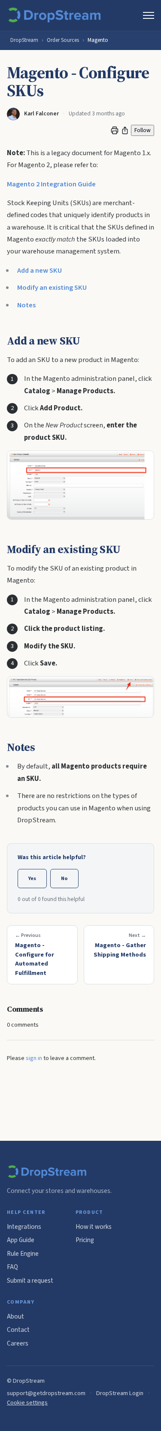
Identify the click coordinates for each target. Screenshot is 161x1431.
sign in (34, 1058)
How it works (94, 1226)
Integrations (24, 1226)
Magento (98, 40)
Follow (142, 130)
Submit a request (30, 1280)
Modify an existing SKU (52, 288)
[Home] (56, 15)
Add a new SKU (39, 270)
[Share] (125, 130)
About (15, 1316)
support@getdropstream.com (46, 1393)
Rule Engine (23, 1253)
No (64, 878)
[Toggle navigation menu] (149, 15)
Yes (32, 878)
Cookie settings (27, 1402)
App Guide (20, 1240)
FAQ (12, 1267)
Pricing (85, 1240)
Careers (17, 1343)
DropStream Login (119, 1393)
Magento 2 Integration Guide (51, 184)
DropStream (24, 40)
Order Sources (63, 40)
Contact (18, 1329)
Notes (26, 305)
